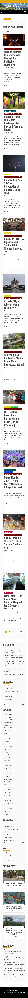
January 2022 (7, 800)
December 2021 (8, 803)
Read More (6, 85)
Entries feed (7, 855)
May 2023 (7, 757)
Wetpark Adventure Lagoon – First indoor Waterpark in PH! (14, 907)
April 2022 (7, 792)
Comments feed (8, 858)
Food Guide (7, 694)
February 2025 (8, 714)
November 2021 (8, 806)
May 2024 (7, 738)
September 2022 (8, 779)
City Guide (7, 174)
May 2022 (7, 790)
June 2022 (7, 787)
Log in (5, 852)
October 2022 (8, 776)
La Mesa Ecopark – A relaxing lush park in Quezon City (14, 884)
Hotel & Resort (9, 472)
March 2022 (7, 795)
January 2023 (7, 768)
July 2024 (6, 733)
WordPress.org (8, 860)
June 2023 (7, 755)
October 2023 (8, 744)
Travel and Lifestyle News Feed (13, 48)
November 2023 (8, 741)
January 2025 (7, 717)
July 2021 (6, 814)
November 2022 (8, 773)
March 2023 (7, 763)
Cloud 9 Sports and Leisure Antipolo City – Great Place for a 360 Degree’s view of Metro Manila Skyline (14, 931)
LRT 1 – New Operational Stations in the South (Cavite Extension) (11, 418)
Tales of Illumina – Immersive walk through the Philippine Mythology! (13, 58)
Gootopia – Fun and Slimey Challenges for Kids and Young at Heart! (13, 123)
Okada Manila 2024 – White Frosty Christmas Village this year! (13, 482)
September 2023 (8, 746)
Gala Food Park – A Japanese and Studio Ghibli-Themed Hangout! (14, 243)
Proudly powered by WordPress (11, 992)
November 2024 (8, 722)
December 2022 (8, 771)
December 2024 (8, 720)
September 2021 (8, 808)
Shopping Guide (9, 532)
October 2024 (8, 725)
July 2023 (6, 752)
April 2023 (7, 760)
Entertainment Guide (10, 111)
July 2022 (6, 784)
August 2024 (7, 730)
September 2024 (8, 728)
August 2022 (7, 782)
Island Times (14, 6)
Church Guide (7, 686)
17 (21, 632)
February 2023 (8, 765)
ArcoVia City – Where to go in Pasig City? (12, 304)
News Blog (14, 406)
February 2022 (8, 798)
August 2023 (7, 749)
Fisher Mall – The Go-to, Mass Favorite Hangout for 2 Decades (13, 600)
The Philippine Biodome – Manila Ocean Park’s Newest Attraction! (14, 359)
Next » (13, 635)
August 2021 (7, 811)
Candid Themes (19, 994)
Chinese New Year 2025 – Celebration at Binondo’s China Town (13, 186)
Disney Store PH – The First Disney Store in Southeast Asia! (14, 542)
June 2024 (7, 736)
